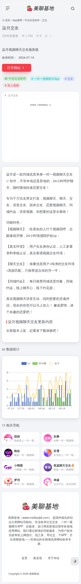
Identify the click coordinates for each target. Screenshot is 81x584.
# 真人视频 (12, 85)
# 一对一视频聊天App (45, 78)
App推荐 (17, 20)
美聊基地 (34, 573)
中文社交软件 (32, 20)
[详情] (37, 438)
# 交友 (69, 78)
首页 (7, 20)
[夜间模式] (75, 561)
